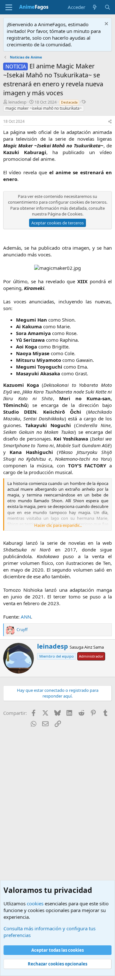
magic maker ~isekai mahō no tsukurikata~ (43, 108)
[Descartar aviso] (105, 24)
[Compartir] (110, 121)
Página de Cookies (65, 214)
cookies (35, 903)
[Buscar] (107, 7)
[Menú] (8, 7)
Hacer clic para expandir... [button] (58, 525)
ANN (26, 616)
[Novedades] (94, 7)
